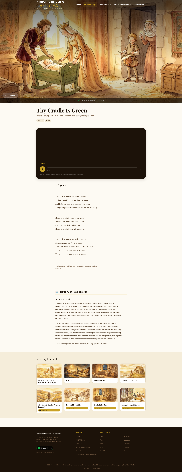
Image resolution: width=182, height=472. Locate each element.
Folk (48, 121)
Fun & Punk (104, 451)
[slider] (92, 168)
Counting (127, 443)
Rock (101, 443)
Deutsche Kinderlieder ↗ (46, 452)
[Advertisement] (91, 147)
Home (78, 4)
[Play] (42, 169)
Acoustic (127, 436)
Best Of (78, 443)
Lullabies (127, 440)
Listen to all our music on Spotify (92, 100)
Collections (104, 5)
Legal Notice (85, 468)
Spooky (126, 447)
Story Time (139, 4)
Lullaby (40, 121)
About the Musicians (122, 4)
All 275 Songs (90, 4)
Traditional (127, 451)
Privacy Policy (96, 468)
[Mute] (140, 169)
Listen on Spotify (46, 448)
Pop (101, 447)
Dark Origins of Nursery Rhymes (86, 454)
